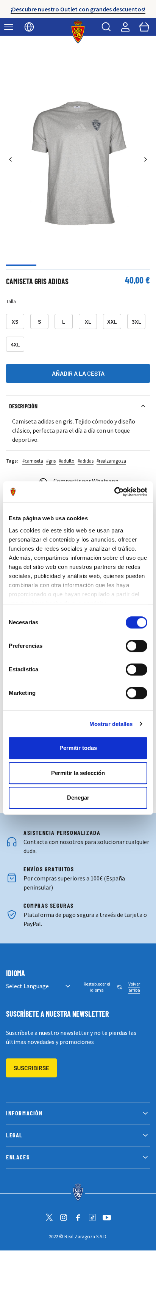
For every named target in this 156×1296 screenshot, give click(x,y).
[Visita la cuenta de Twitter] (49, 1217)
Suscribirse (31, 1067)
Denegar (78, 797)
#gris (51, 461)
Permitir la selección (78, 773)
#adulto (67, 461)
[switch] (136, 646)
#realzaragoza (111, 461)
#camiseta (32, 461)
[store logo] (78, 31)
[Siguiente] (145, 159)
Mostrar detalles (111, 724)
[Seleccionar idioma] (29, 27)
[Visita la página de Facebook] (78, 1217)
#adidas (86, 461)
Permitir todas (78, 748)
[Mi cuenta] (125, 27)
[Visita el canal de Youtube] (106, 1217)
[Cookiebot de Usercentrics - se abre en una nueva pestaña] (114, 492)
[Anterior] (10, 159)
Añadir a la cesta (78, 373)
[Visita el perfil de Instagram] (63, 1217)
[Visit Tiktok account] (92, 1217)
